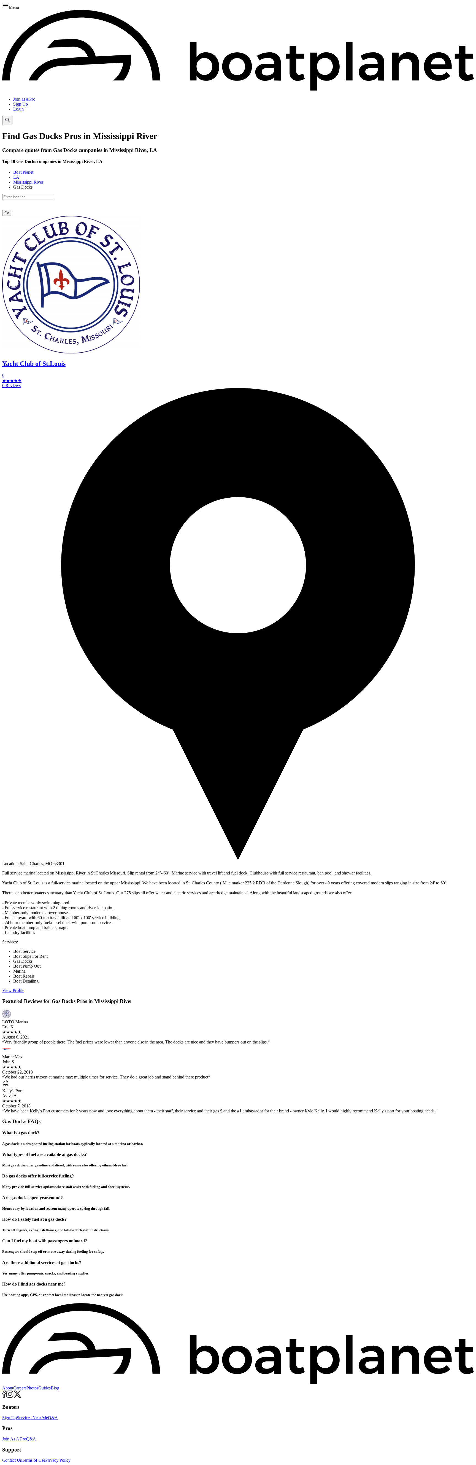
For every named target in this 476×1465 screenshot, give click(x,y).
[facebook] (4, 1396)
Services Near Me (32, 1417)
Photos (32, 1388)
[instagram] (9, 1396)
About (7, 1388)
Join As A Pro (14, 1439)
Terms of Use (33, 1460)
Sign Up (20, 104)
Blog (55, 1388)
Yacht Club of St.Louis (34, 363)
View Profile (13, 990)
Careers (19, 1388)
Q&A (53, 1417)
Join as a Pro (24, 99)
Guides (44, 1388)
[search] (7, 120)
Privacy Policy (58, 1460)
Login (18, 109)
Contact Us (12, 1460)
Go (6, 213)
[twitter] (17, 1396)
